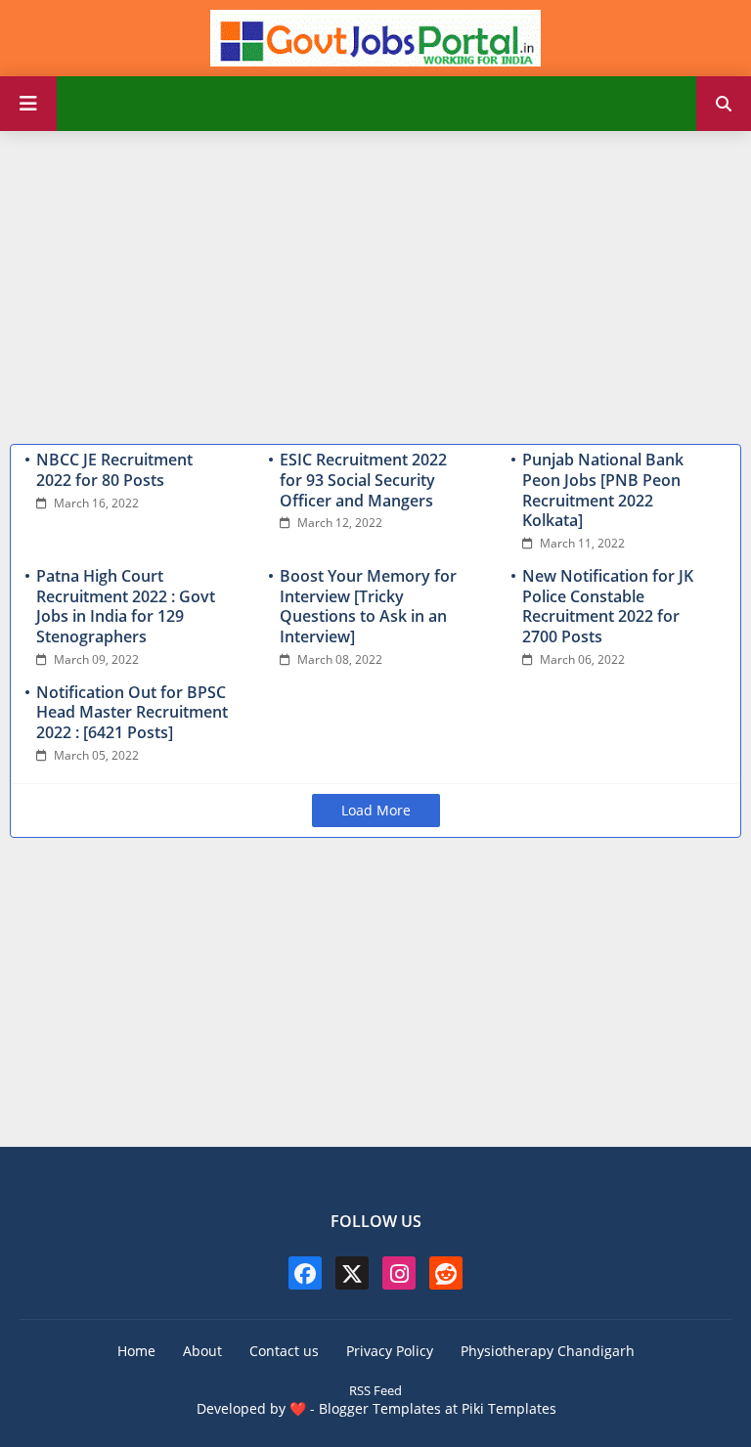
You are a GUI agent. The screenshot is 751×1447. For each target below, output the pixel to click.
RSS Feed (375, 1390)
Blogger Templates (380, 1408)
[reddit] (446, 1273)
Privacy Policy (389, 1350)
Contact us (284, 1350)
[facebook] (305, 1273)
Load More (376, 810)
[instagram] (399, 1273)
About (202, 1350)
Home (136, 1350)
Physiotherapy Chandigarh (548, 1350)
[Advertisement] (375, 282)
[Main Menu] (28, 103)
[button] (723, 103)
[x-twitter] (352, 1273)
